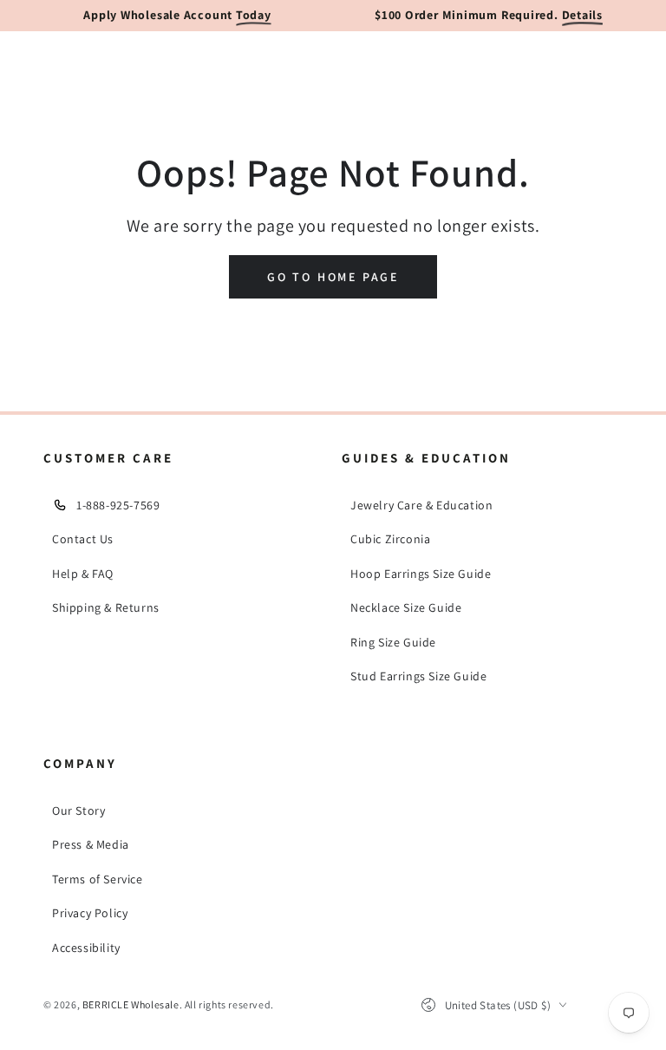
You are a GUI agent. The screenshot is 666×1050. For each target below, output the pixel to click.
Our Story (78, 810)
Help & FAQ (83, 573)
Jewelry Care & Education (421, 505)
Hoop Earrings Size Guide (420, 573)
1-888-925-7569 (118, 505)
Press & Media (90, 844)
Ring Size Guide (393, 642)
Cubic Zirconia (390, 539)
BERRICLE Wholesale (131, 1004)
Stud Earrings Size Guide (418, 676)
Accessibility (86, 947)
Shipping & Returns (106, 607)
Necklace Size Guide (405, 607)
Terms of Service (97, 879)
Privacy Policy (89, 913)
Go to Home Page (333, 277)
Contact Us (83, 539)
